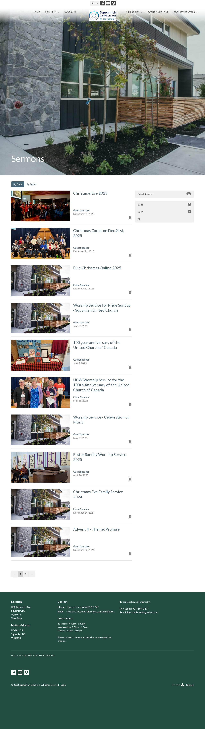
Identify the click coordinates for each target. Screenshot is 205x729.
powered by (181, 687)
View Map (16, 618)
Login (63, 685)
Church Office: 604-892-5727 (82, 607)
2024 (164, 211)
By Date (17, 184)
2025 (164, 204)
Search (95, 3)
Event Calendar (158, 12)
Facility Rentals (184, 12)
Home (36, 12)
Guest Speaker (164, 194)
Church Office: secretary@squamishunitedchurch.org (91, 611)
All (139, 218)
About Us (51, 12)
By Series (32, 184)
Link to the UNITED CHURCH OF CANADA (32, 655)
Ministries (132, 12)
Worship (70, 12)
